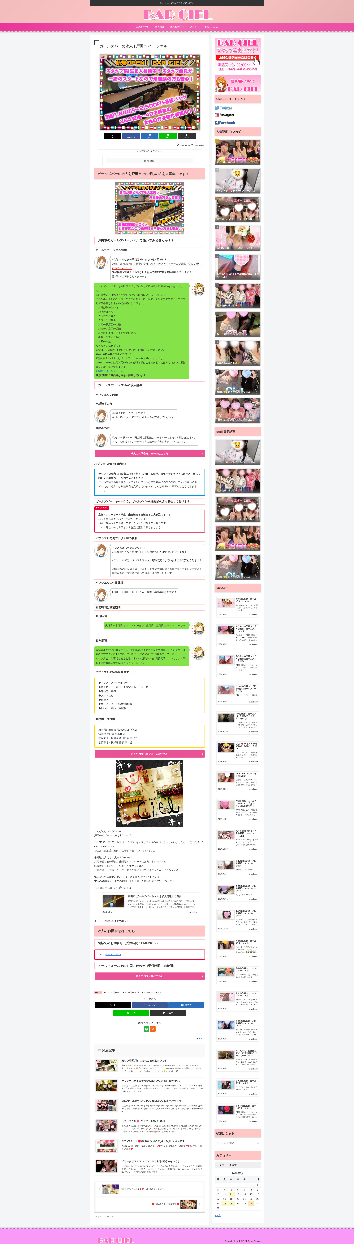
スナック (109, 992)
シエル (136, 992)
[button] (187, 136)
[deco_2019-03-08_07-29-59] (149, 793)
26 (231, 1203)
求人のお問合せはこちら (149, 976)
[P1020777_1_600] (149, 208)
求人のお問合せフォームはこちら (149, 453)
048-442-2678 (113, 954)
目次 (146, 160)
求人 (159, 992)
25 (224, 1203)
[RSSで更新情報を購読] (153, 1029)
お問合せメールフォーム (109, 371)
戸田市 (127, 992)
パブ (118, 992)
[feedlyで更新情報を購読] (146, 1029)
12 (231, 1194)
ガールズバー (149, 992)
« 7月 (218, 1215)
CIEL (99, 992)
